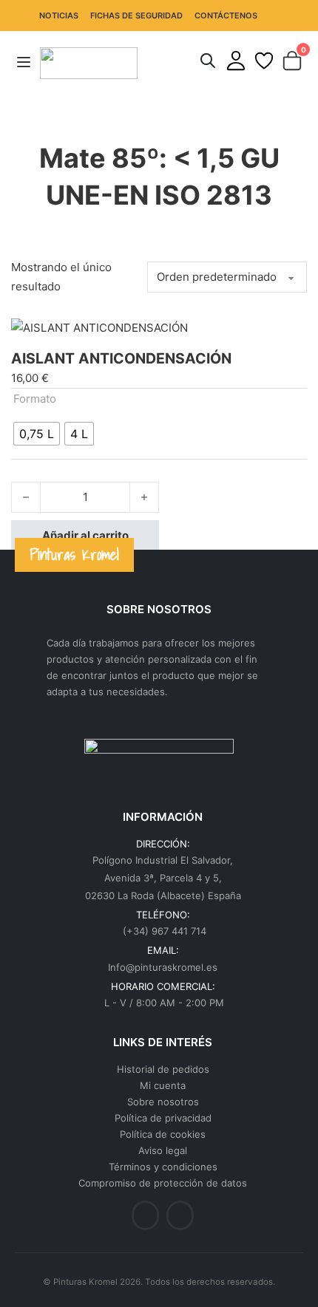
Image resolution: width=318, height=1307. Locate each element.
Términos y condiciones (163, 1167)
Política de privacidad (163, 1118)
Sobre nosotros (163, 1102)
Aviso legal (162, 1150)
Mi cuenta (163, 1085)
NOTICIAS (58, 15)
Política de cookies (163, 1134)
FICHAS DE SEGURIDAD (136, 15)
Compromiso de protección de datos (162, 1183)
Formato (34, 399)
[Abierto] (24, 62)
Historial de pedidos (163, 1069)
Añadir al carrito (85, 535)
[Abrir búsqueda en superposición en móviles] (207, 61)
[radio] (36, 434)
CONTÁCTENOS (225, 15)
